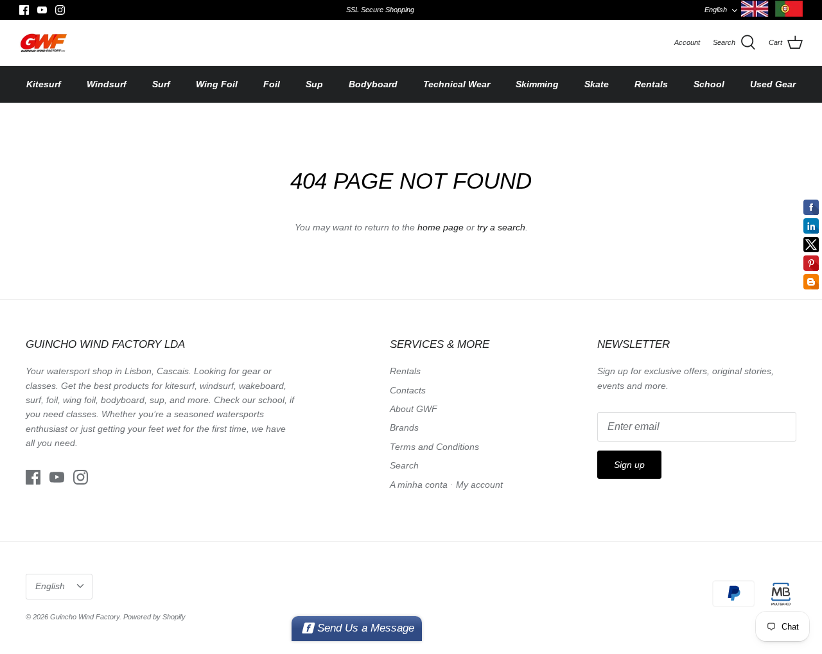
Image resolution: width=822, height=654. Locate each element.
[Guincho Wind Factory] (43, 43)
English (715, 9)
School (709, 84)
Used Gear (773, 84)
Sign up (629, 465)
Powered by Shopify (154, 617)
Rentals (651, 84)
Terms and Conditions (434, 447)
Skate (596, 84)
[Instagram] (60, 10)
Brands (404, 427)
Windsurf (107, 84)
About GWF (413, 409)
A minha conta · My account (446, 484)
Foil (271, 84)
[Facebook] (24, 10)
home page (440, 227)
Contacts (408, 390)
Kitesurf (43, 84)
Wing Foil (217, 84)
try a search (501, 227)
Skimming (537, 84)
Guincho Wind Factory (84, 617)
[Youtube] (42, 10)
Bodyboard (373, 84)
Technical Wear (456, 84)
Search (404, 465)
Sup (314, 84)
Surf (161, 84)
